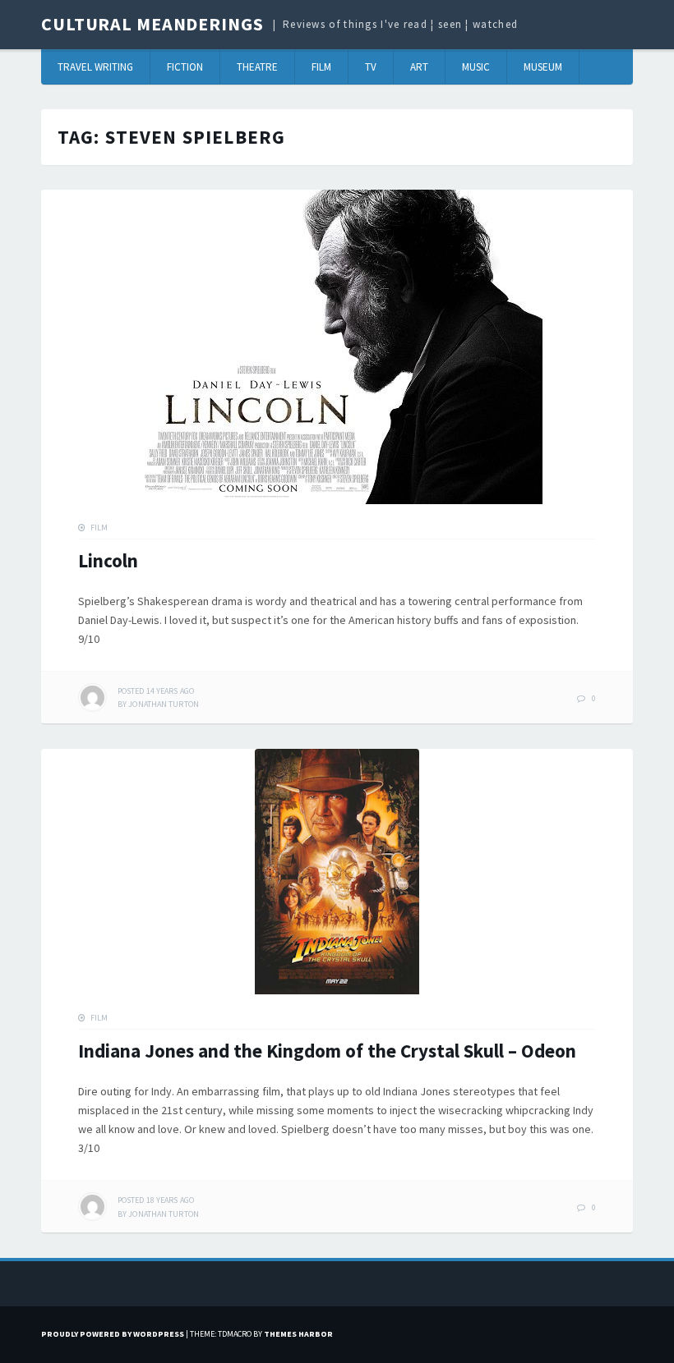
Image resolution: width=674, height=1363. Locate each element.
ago (156, 691)
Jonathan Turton (163, 704)
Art (419, 67)
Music (476, 67)
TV (370, 67)
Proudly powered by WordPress (112, 1334)
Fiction (185, 67)
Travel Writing (95, 67)
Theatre (257, 67)
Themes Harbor (298, 1334)
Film (321, 67)
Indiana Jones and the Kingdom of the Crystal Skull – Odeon (327, 1050)
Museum (543, 67)
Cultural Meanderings (152, 23)
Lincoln (108, 560)
